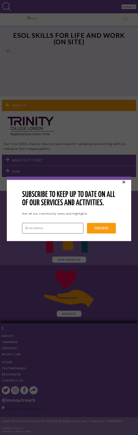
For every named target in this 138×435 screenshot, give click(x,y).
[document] (69, 217)
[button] (124, 182)
